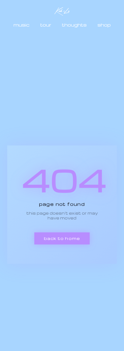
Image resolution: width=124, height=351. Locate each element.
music (21, 25)
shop (104, 25)
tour (45, 25)
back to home (62, 238)
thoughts (74, 25)
